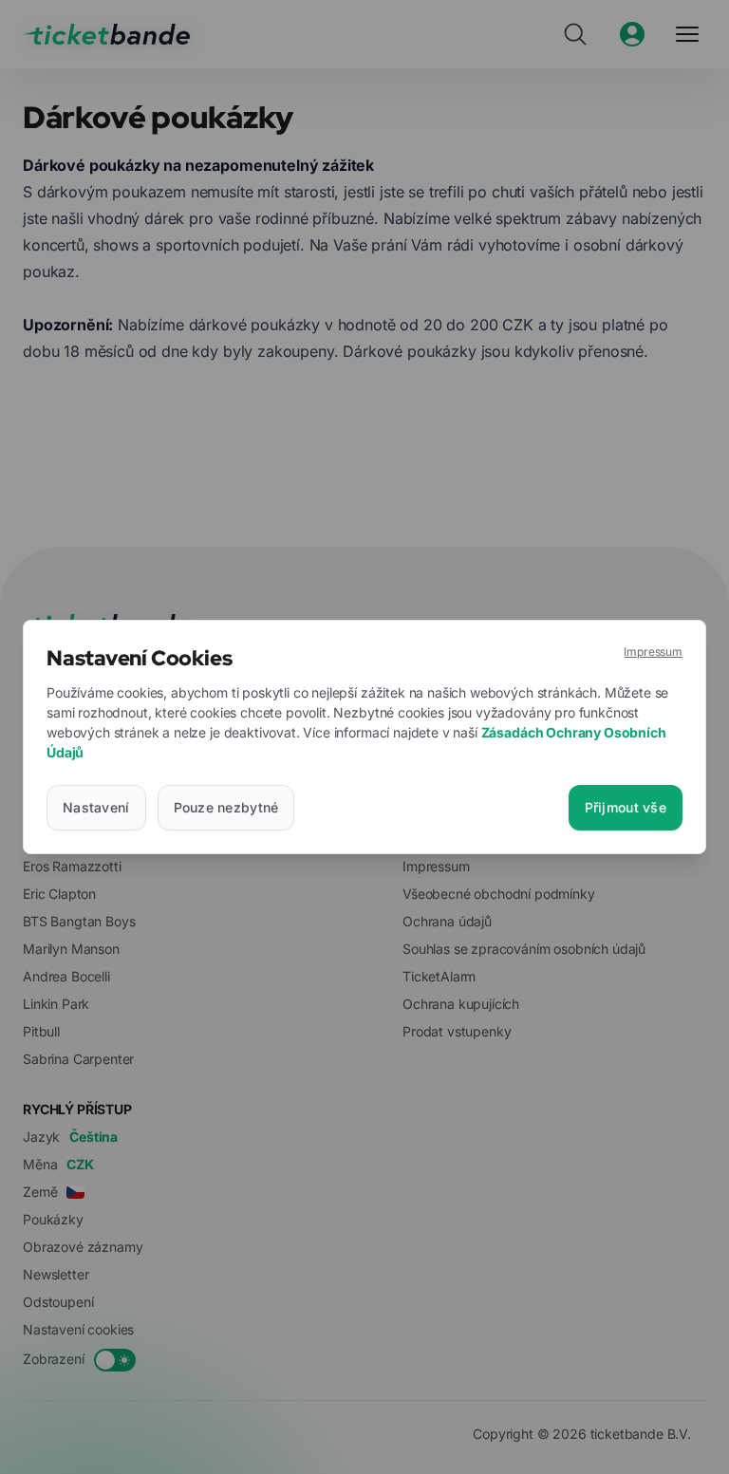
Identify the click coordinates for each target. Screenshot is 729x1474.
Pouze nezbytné (226, 807)
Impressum (653, 651)
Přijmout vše (625, 807)
